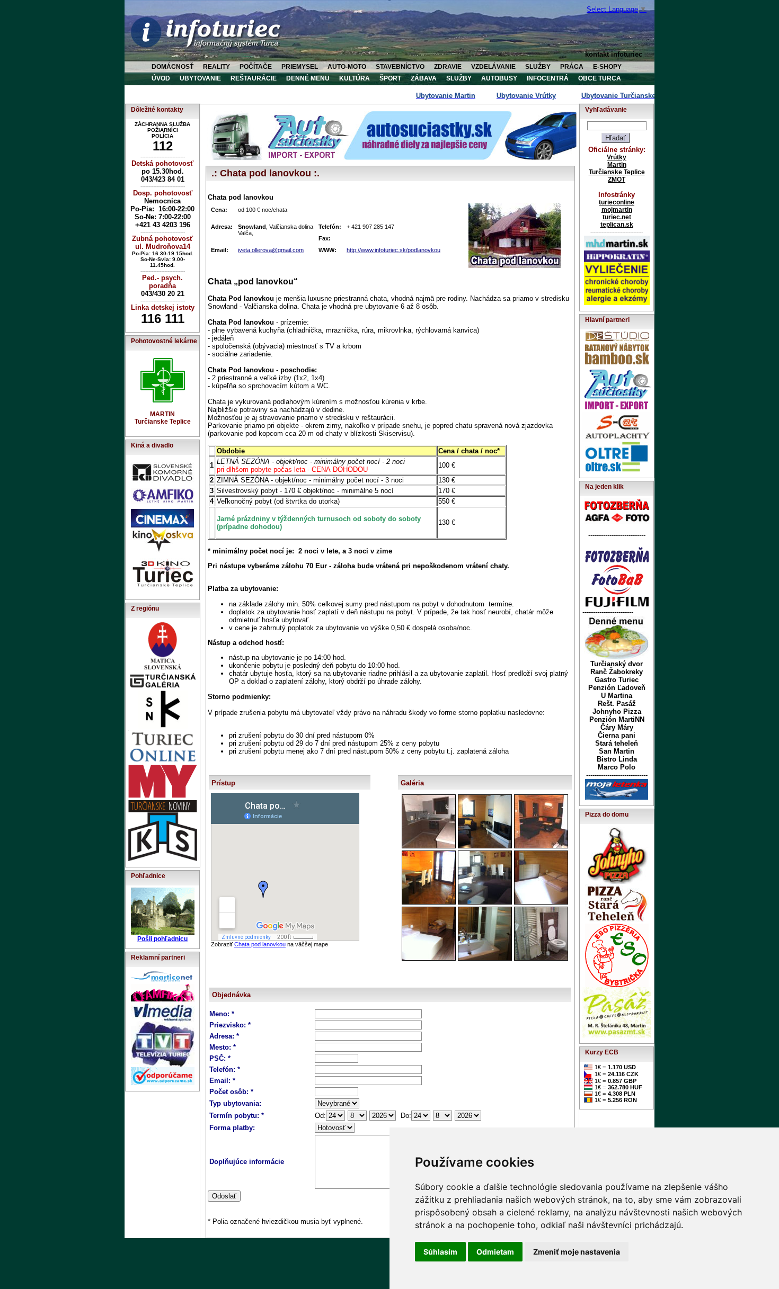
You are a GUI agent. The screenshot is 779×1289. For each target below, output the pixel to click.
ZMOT (616, 179)
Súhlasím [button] (440, 1251)
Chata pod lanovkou (260, 944)
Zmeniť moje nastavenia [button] (576, 1251)
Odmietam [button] (495, 1251)
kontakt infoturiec (613, 54)
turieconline (616, 202)
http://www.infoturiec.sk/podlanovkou (393, 250)
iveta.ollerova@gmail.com (271, 250)
